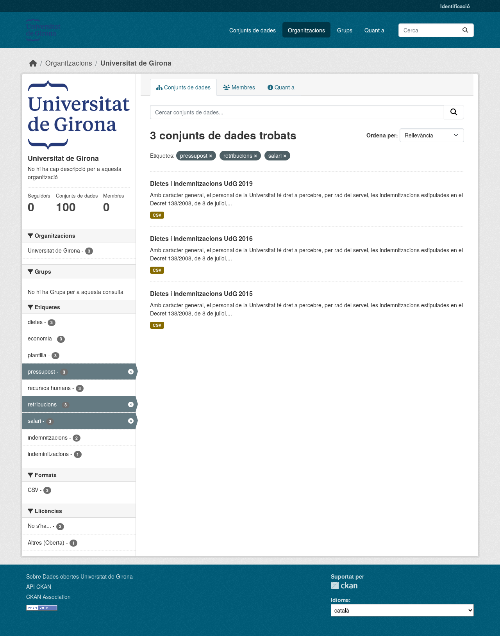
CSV (157, 215)
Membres (242, 87)
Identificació (455, 6)
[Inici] (33, 63)
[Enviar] (465, 30)
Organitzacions (306, 30)
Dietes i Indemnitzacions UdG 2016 (201, 238)
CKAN (344, 585)
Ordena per (381, 135)
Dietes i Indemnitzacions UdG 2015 (201, 293)
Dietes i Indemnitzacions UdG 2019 (201, 183)
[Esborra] (210, 156)
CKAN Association (48, 596)
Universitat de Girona (135, 63)
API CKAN (38, 586)
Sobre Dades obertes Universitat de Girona (79, 576)
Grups (344, 30)
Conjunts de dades (252, 30)
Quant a (374, 30)
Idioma (340, 600)
